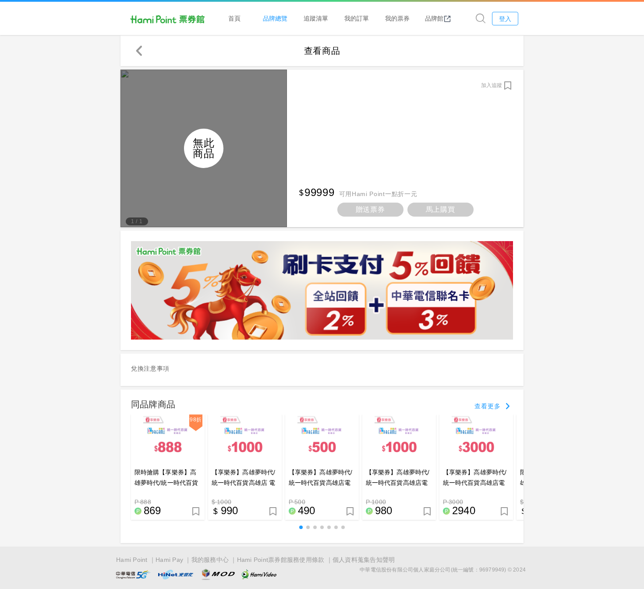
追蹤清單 (316, 18)
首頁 (234, 18)
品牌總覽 (275, 18)
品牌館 (434, 18)
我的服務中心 (210, 559)
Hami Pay (169, 559)
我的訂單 (356, 18)
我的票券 (397, 18)
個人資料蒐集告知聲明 (364, 559)
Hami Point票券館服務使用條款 (281, 559)
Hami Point (132, 559)
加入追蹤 (491, 85)
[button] (301, 527)
